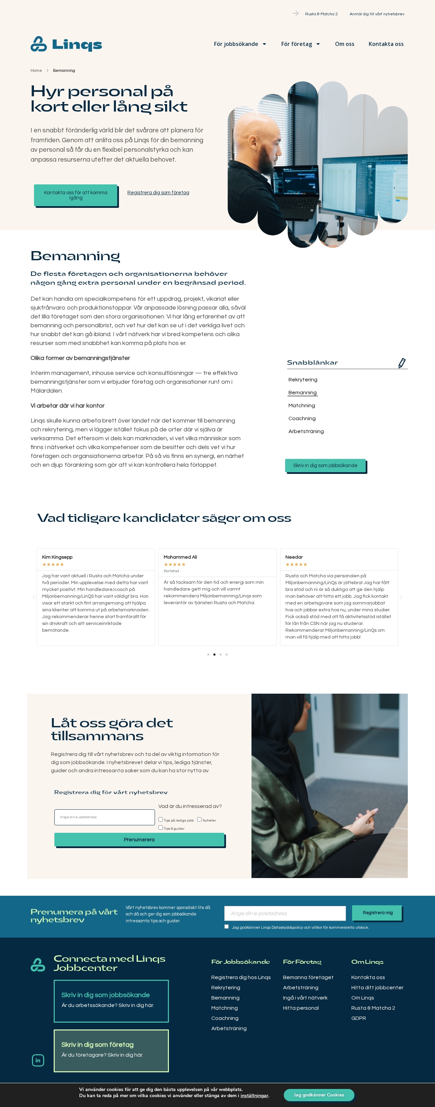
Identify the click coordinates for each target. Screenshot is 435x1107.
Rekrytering (303, 379)
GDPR (358, 1018)
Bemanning (303, 392)
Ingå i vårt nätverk (305, 998)
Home (36, 70)
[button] (208, 655)
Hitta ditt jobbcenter (377, 987)
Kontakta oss (386, 44)
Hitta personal (301, 1008)
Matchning (302, 405)
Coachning (302, 418)
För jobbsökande (236, 44)
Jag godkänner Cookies (319, 1095)
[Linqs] (38, 965)
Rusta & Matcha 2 (373, 1008)
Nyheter (209, 820)
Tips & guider (174, 828)
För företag (296, 44)
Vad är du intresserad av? (190, 806)
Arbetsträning (303, 431)
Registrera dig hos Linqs (241, 977)
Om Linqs (362, 998)
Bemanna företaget (308, 977)
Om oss (344, 44)
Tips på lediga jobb (179, 820)
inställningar (254, 1096)
